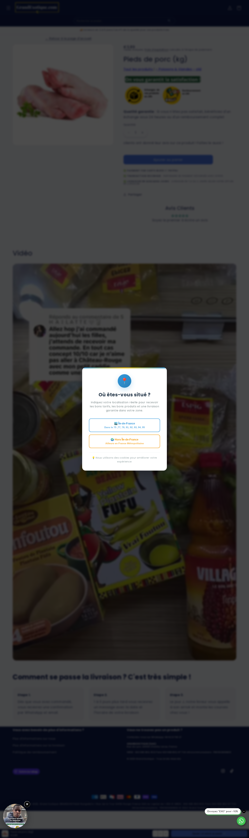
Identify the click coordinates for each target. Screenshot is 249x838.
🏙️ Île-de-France (124, 425)
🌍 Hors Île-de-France (124, 441)
